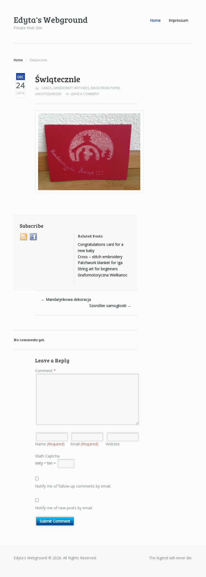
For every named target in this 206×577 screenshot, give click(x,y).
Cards (46, 88)
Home (155, 20)
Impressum (178, 20)
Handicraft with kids (71, 88)
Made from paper (105, 88)
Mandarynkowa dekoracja (66, 299)
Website (113, 443)
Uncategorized (48, 94)
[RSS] (24, 237)
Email (84, 443)
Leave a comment (85, 94)
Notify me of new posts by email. (64, 507)
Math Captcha (47, 456)
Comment (45, 370)
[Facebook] (33, 237)
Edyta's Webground (51, 19)
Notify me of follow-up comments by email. (73, 486)
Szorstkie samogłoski (110, 305)
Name (50, 443)
